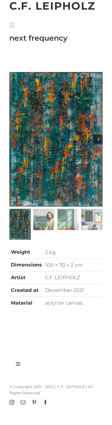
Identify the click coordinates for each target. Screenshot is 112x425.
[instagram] (11, 402)
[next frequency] (56, 139)
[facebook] (45, 402)
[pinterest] (34, 402)
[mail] (23, 402)
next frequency (38, 37)
